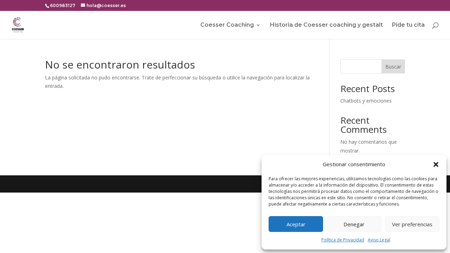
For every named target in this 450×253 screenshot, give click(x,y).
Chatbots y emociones (366, 100)
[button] (435, 164)
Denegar (354, 224)
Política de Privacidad (342, 240)
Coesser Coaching (227, 25)
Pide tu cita (408, 25)
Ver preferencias (412, 224)
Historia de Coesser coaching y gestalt (326, 25)
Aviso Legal (379, 240)
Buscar (393, 66)
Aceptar (296, 224)
